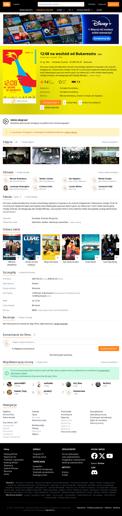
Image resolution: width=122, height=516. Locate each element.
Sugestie (16, 4)
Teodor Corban (46, 178)
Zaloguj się (102, 4)
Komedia (56, 62)
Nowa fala (55, 485)
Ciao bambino (70, 495)
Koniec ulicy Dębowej (105, 485)
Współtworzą (18, 362)
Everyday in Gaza (38, 495)
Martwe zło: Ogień (80, 490)
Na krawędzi (98, 495)
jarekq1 (48, 391)
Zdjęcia (7, 142)
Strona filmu (8, 414)
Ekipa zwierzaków (50, 490)
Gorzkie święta (51, 497)
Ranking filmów (11, 462)
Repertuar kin (10, 457)
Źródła (65, 475)
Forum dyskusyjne (70, 454)
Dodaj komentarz (109, 348)
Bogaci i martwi (95, 483)
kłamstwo (36, 222)
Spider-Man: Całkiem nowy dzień (29, 490)
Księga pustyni (109, 483)
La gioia (27, 495)
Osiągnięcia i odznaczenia (73, 459)
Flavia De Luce (71, 487)
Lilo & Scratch (57, 495)
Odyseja (62, 490)
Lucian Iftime (75, 186)
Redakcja (116, 507)
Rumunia (88, 62)
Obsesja (97, 492)
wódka (45, 222)
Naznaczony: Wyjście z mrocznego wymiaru (52, 483)
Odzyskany (9, 487)
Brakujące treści (40, 475)
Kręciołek (91, 485)
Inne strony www (68, 431)
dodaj (28, 142)
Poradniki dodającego (43, 469)
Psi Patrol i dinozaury (86, 487)
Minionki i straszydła (109, 490)
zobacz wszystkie (109, 142)
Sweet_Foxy (20, 391)
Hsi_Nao (77, 383)
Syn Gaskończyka (71, 262)
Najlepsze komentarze (24, 348)
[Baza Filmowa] (6, 4)
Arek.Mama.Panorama (26, 485)
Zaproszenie (94, 490)
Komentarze (66, 414)
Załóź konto (113, 4)
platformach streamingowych (56, 123)
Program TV (38, 454)
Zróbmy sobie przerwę (67, 497)
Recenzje (9, 317)
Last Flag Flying (110, 262)
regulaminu (50, 510)
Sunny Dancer (109, 495)
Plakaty (35, 428)
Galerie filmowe (11, 468)
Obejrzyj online (44, 10)
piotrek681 (20, 383)
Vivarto (35, 283)
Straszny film (55, 492)
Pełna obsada (9, 417)
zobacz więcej (95, 75)
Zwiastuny (8, 465)
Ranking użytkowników (72, 462)
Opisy (17, 197)
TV (70, 10)
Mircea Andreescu (18, 178)
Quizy (99, 10)
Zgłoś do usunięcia (98, 420)
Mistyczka (19, 483)
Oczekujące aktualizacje (101, 417)
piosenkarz (63, 222)
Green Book (90, 262)
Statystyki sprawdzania (43, 472)
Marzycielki (82, 485)
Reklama (108, 507)
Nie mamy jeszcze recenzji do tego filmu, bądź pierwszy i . (35, 323)
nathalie (48, 383)
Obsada (8, 172)
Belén (48, 495)
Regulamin (81, 507)
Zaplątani (113, 492)
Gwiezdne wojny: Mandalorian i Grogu (77, 492)
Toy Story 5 (28, 492)
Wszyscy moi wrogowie (24, 487)
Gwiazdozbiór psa (84, 495)
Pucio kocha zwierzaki (79, 483)
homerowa (79, 391)
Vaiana (69, 490)
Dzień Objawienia (41, 492)
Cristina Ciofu (45, 186)
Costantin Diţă (105, 186)
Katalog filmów (10, 454)
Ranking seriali (39, 457)
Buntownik (29, 483)
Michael (105, 492)
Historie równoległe (56, 487)
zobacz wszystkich (109, 362)
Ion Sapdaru (75, 178)
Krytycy (65, 472)
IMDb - (50, 310)
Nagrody (65, 417)
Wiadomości (26, 10)
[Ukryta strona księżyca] (31, 247)
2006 (99, 54)
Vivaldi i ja (12, 485)
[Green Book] (90, 247)
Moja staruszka (51, 262)
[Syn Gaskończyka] (71, 247)
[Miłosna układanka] (12, 247)
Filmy (59, 10)
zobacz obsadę (107, 172)
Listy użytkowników (71, 457)
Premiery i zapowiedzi (14, 459)
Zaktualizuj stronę (98, 414)
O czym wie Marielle (68, 485)
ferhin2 (107, 383)
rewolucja (53, 222)
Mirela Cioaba (105, 178)
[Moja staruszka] (51, 247)
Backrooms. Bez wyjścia (13, 492)
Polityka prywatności (95, 507)
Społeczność (83, 10)
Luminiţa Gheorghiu (19, 186)
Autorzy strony (96, 423)
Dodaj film (91, 4)
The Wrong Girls (42, 485)
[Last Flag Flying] (110, 247)
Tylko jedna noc (41, 487)
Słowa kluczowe (39, 420)
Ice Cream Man (103, 487)
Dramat (64, 62)
